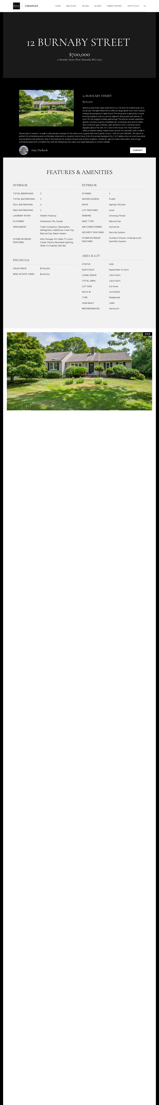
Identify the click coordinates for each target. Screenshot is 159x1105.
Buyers (98, 6)
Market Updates (114, 6)
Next (26, 406)
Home (58, 6)
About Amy (71, 6)
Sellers (85, 6)
